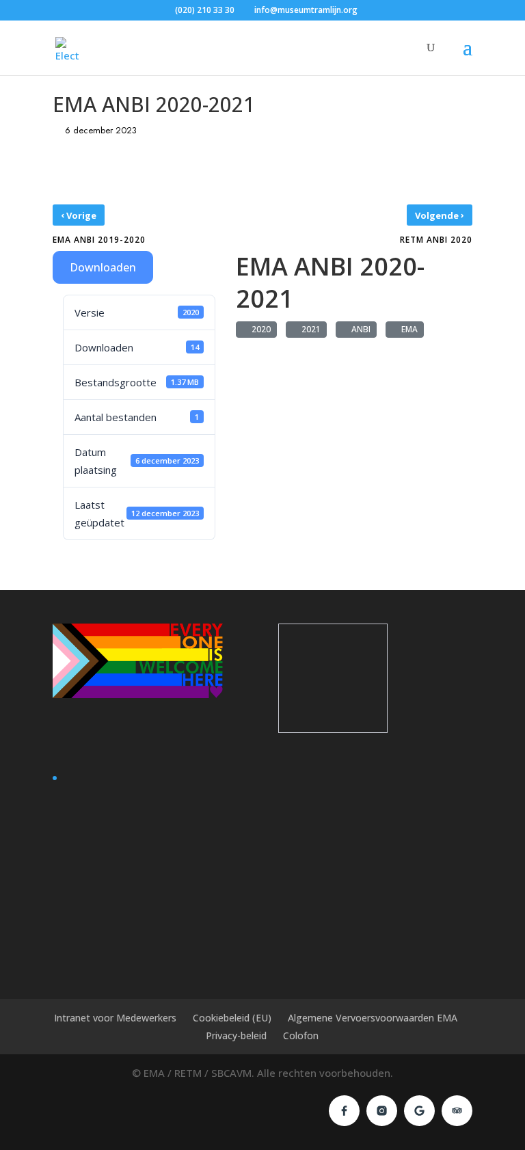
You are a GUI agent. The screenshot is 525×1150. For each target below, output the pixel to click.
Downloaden (103, 267)
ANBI (359, 329)
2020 (259, 329)
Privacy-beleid (236, 1035)
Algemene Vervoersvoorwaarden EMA (372, 1017)
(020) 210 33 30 (204, 10)
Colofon (301, 1035)
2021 (309, 329)
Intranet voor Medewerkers (115, 1017)
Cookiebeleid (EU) (232, 1017)
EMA (407, 329)
